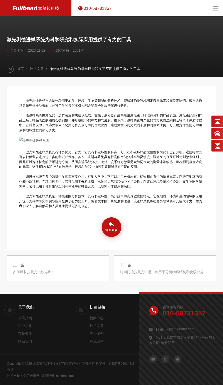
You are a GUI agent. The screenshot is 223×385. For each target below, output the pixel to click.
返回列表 (111, 230)
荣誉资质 (25, 334)
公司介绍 (25, 318)
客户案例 (97, 334)
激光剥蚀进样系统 (39, 152)
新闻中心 (97, 318)
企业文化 (25, 326)
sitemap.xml (65, 376)
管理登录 (47, 376)
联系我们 (25, 341)
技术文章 (37, 69)
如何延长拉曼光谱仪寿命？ (34, 272)
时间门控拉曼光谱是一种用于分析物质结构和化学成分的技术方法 (165, 272)
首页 (20, 69)
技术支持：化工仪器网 (23, 376)
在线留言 (97, 341)
